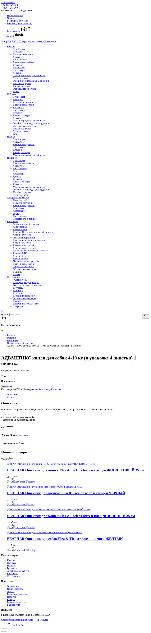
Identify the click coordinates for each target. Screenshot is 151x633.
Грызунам (12, 568)
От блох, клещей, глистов (48, 389)
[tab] (78, 394)
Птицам (11, 565)
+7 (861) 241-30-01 (10, 7)
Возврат (11, 599)
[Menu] (2, 330)
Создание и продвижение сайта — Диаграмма (24, 620)
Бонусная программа (17, 602)
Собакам (11, 563)
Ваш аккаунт (13, 605)
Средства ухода (15, 576)
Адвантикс (23, 435)
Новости (11, 597)
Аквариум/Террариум (18, 571)
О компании (13, 586)
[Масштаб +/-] (11, 628)
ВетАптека (12, 573)
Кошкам (11, 560)
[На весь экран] (8, 628)
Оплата (10, 591)
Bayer (21, 443)
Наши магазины (15, 589)
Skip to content (8, 2)
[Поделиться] (5, 628)
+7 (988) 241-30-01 (10, 5)
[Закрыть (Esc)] (2, 628)
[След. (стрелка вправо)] (5, 631)
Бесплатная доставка (17, 594)
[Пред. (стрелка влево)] (2, 631)
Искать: (5, 314)
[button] (145, 316)
